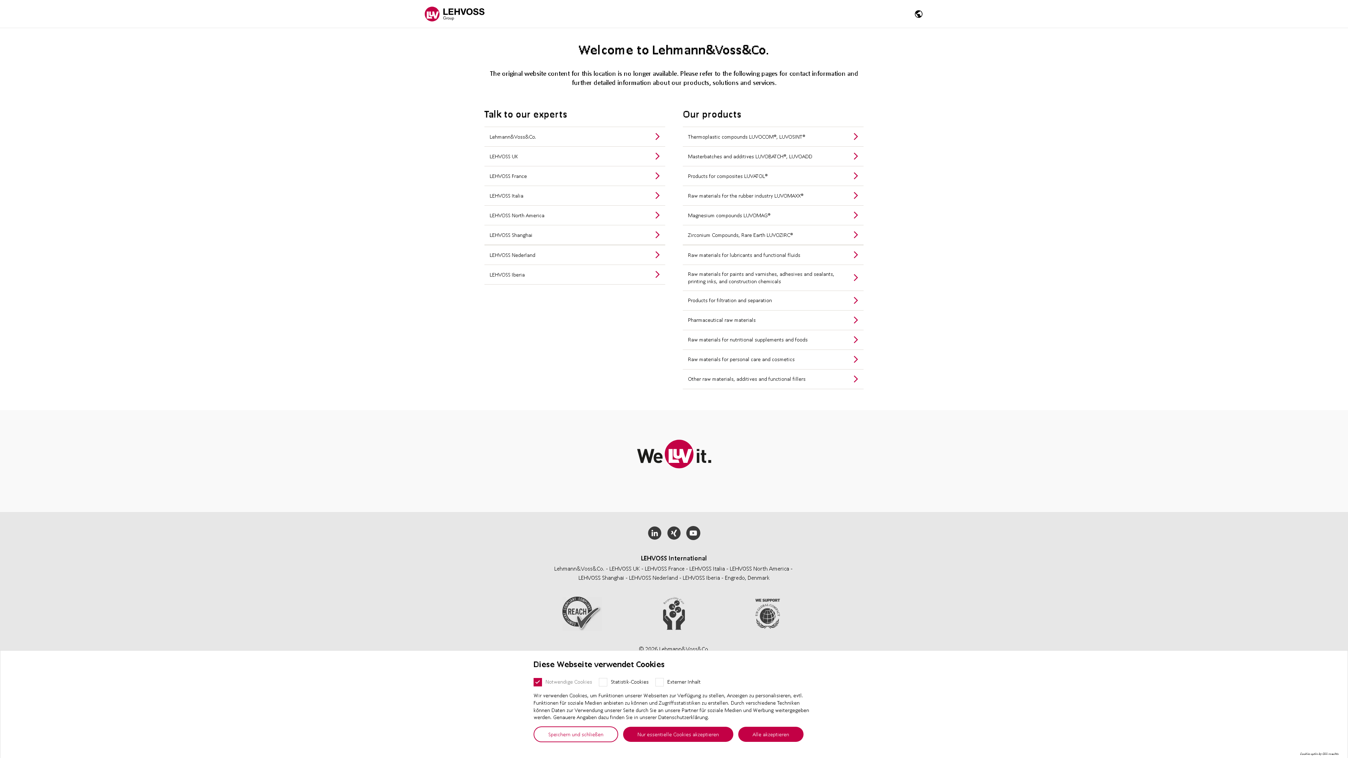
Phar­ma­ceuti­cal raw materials (722, 320)
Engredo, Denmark (747, 577)
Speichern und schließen (575, 734)
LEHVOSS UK (504, 156)
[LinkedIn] (655, 533)
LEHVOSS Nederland (512, 255)
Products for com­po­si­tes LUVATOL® (728, 176)
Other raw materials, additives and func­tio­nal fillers (747, 378)
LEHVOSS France (508, 176)
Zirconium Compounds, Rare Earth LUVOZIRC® (740, 235)
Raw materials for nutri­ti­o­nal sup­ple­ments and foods (748, 339)
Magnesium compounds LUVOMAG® (729, 215)
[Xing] (674, 533)
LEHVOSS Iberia (507, 274)
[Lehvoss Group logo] (454, 14)
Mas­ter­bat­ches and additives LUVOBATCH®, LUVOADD (750, 156)
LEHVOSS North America (517, 215)
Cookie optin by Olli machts (1319, 754)
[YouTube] (693, 533)
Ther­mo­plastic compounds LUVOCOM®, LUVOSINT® (746, 136)
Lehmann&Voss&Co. (513, 136)
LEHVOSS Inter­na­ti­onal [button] (674, 558)
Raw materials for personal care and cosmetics (741, 359)
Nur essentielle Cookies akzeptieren (678, 734)
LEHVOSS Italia (506, 195)
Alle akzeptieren (771, 734)
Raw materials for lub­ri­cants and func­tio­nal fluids (744, 255)
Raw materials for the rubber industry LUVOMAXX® (746, 195)
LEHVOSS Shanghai (511, 235)
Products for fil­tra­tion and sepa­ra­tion (730, 300)
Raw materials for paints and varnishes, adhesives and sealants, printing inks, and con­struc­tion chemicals (761, 277)
